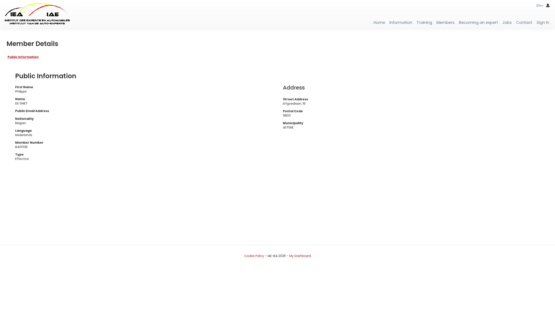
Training (424, 22)
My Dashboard (300, 256)
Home (379, 22)
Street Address (295, 99)
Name (20, 99)
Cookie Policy (254, 256)
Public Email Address (32, 111)
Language (23, 130)
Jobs (507, 22)
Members (445, 22)
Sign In (543, 22)
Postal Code (293, 111)
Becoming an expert (478, 22)
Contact (524, 22)
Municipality (293, 123)
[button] (539, 5)
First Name (24, 87)
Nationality (24, 119)
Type (19, 154)
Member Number (29, 142)
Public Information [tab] (23, 57)
